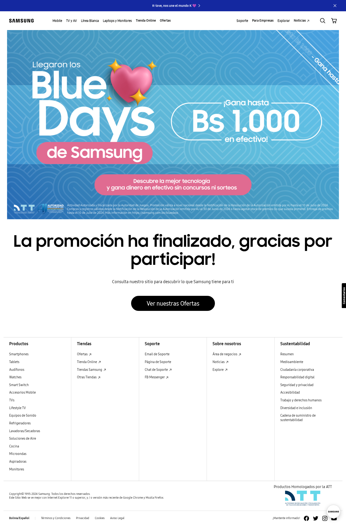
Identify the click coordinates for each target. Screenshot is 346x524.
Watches (15, 377)
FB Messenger (155, 377)
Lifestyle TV (17, 408)
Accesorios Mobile (22, 393)
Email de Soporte (157, 354)
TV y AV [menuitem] (71, 21)
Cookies (100, 518)
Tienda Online (87, 362)
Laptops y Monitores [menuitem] (117, 21)
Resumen (287, 354)
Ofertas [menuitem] (165, 21)
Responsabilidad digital (297, 377)
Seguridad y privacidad (297, 385)
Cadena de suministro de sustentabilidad (298, 418)
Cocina (14, 446)
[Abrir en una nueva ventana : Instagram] (325, 518)
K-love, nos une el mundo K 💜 (174, 6)
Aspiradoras (17, 462)
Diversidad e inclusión (296, 408)
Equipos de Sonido (22, 416)
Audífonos (16, 370)
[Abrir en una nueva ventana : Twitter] (315, 518)
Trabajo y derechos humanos (301, 400)
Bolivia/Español (19, 518)
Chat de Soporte (157, 370)
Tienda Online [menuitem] (146, 21)
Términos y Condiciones (55, 518)
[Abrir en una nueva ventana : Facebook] (306, 518)
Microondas (17, 454)
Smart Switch (19, 385)
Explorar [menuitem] (284, 21)
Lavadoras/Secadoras (24, 431)
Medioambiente (291, 362)
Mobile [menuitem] (57, 21)
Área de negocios (225, 354)
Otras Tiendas (87, 377)
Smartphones (18, 354)
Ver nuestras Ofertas (173, 303)
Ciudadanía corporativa (297, 370)
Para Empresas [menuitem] (263, 21)
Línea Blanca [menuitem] (90, 21)
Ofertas (82, 354)
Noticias (219, 362)
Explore (218, 370)
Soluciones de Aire (22, 439)
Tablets (14, 362)
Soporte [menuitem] (242, 21)
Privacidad (82, 518)
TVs (11, 400)
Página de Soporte (158, 362)
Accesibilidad (290, 393)
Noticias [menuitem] (300, 21)
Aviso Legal (117, 518)
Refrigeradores (20, 423)
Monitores (16, 469)
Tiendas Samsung (90, 370)
